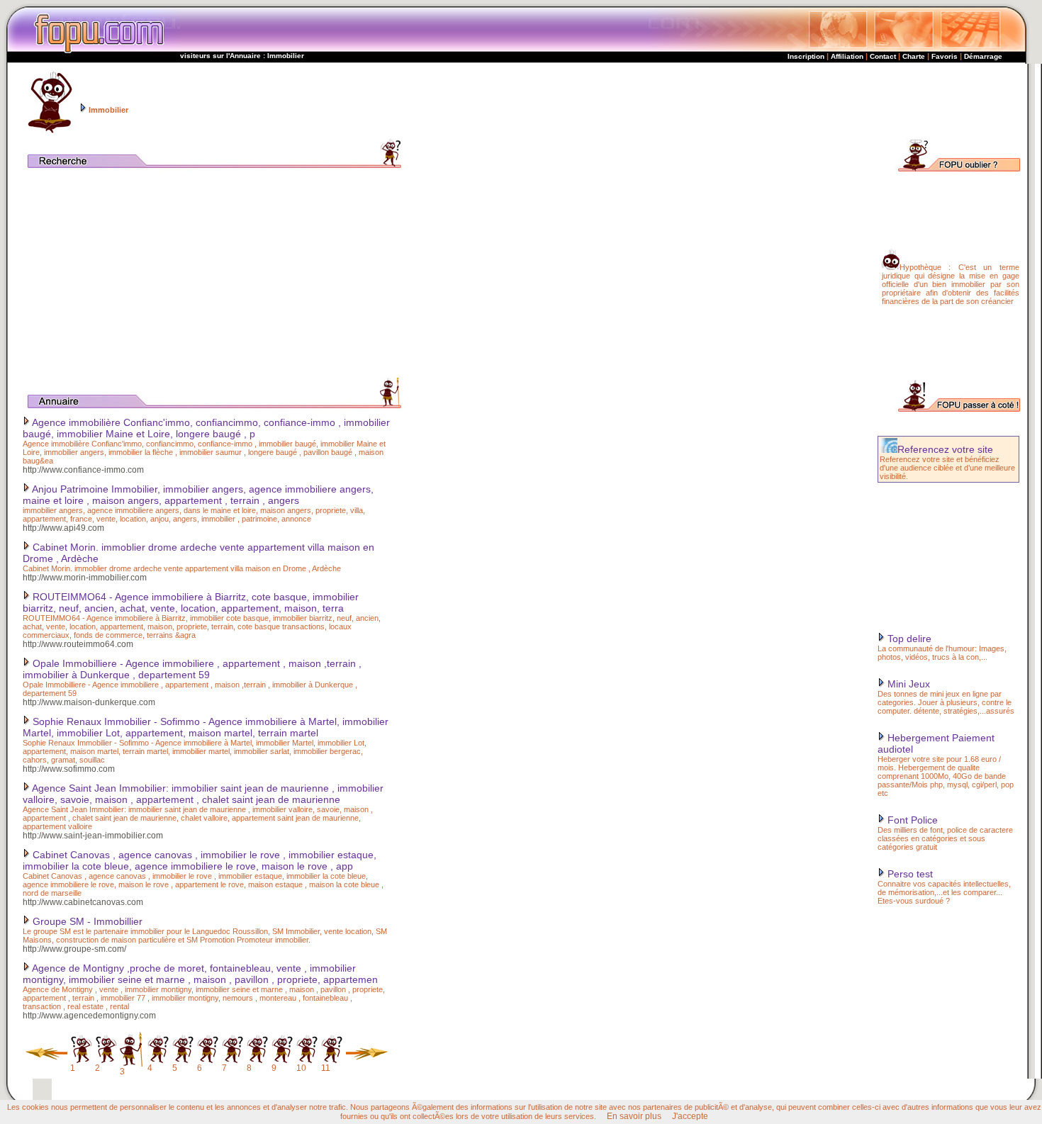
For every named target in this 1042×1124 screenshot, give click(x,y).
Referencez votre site (945, 449)
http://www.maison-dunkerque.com (89, 702)
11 (325, 1068)
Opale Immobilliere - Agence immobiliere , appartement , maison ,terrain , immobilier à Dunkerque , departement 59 (192, 669)
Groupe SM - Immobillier (86, 921)
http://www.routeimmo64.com (78, 644)
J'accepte (690, 1116)
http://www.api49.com (63, 528)
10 (301, 1068)
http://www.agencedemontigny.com (89, 1016)
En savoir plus (634, 1116)
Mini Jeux (907, 684)
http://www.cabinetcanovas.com (83, 902)
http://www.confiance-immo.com (83, 470)
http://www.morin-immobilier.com (85, 578)
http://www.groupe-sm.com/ (74, 949)
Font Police (911, 820)
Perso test (909, 873)
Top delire (908, 638)
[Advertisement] (754, 100)
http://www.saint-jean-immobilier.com (93, 836)
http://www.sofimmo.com (69, 769)
